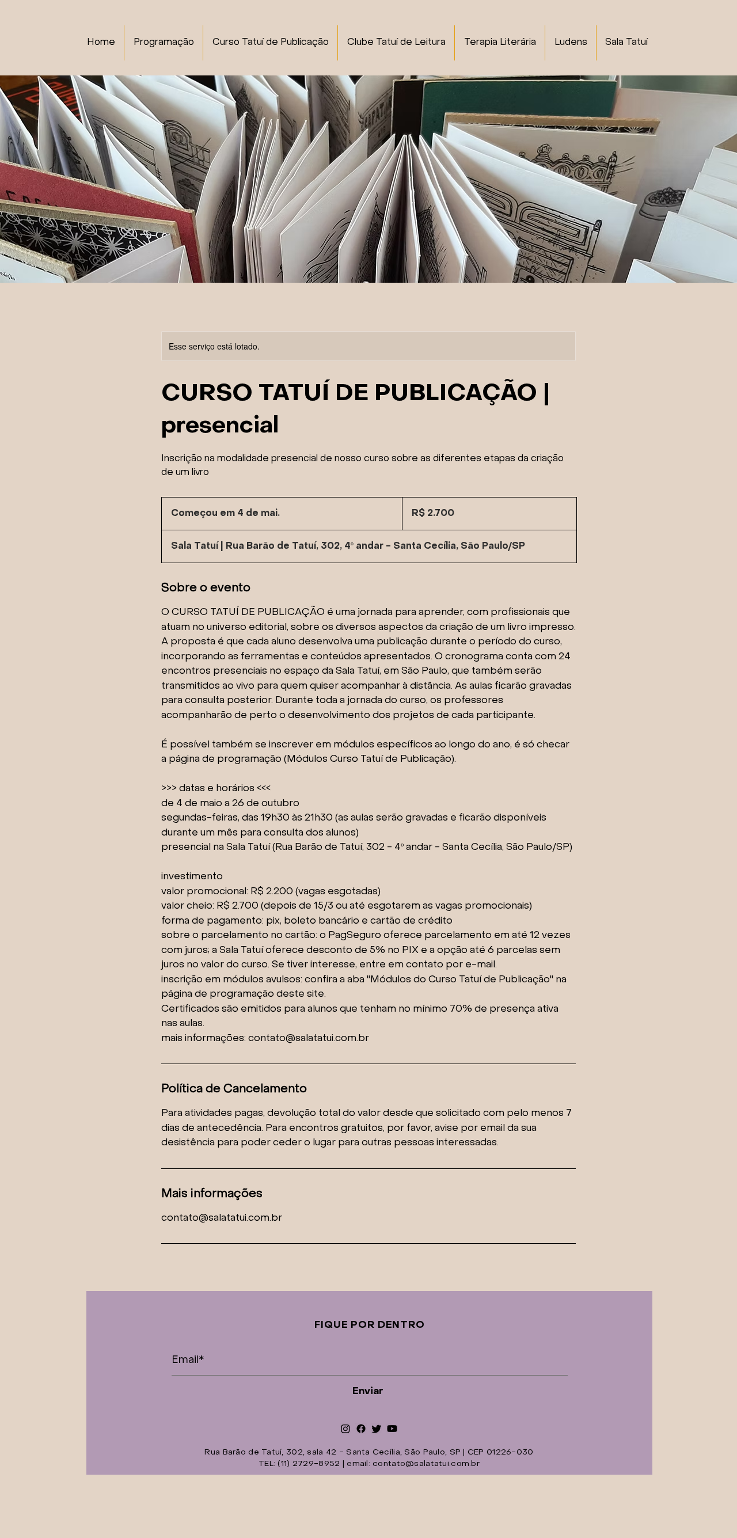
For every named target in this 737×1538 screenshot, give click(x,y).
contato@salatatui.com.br (426, 1464)
